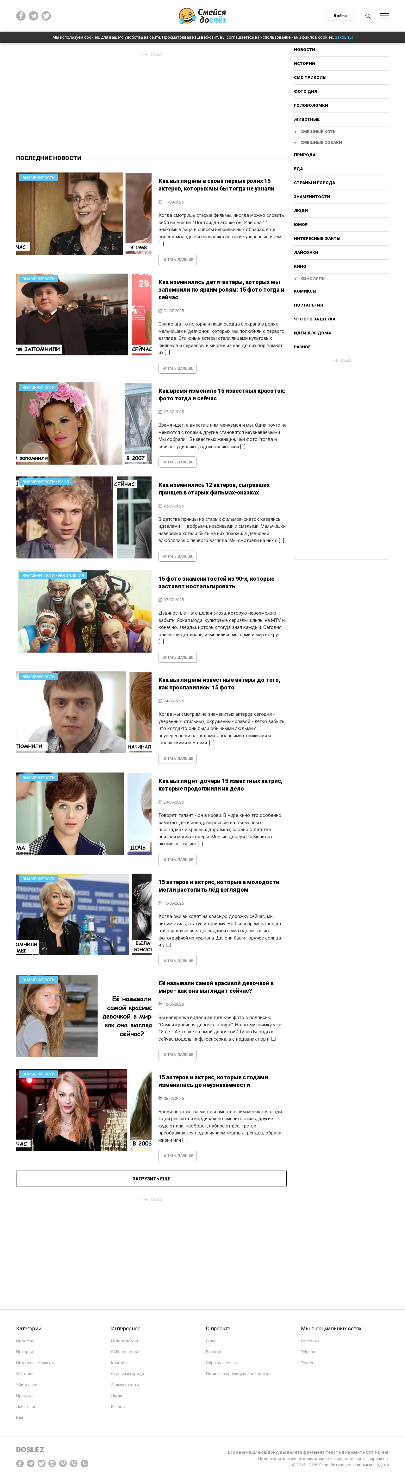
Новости (304, 50)
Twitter (307, 1362)
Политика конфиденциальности (237, 1373)
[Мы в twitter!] (41, 1463)
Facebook (310, 1341)
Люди (301, 210)
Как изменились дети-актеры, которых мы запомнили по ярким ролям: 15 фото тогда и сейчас (221, 289)
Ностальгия (308, 305)
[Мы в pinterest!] (63, 1463)
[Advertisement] (151, 104)
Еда (298, 168)
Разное (302, 347)
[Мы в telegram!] (30, 1463)
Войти (340, 15)
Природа (304, 154)
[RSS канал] (84, 1463)
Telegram (309, 1351)
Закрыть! (344, 37)
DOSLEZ (30, 1449)
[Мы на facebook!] (21, 16)
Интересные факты (317, 238)
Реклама (214, 1351)
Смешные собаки (321, 142)
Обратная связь (221, 1362)
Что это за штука (314, 319)
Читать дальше (177, 260)
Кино (300, 266)
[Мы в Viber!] (74, 1463)
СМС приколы (310, 77)
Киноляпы (313, 278)
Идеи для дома (312, 333)
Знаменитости (312, 196)
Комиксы (305, 291)
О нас (211, 1341)
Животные (307, 119)
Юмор (301, 224)
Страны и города (314, 182)
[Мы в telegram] (33, 16)
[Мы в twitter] (46, 16)
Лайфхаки (306, 252)
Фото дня (305, 91)
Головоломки (311, 105)
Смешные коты (318, 131)
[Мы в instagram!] (52, 1463)
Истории (304, 63)
